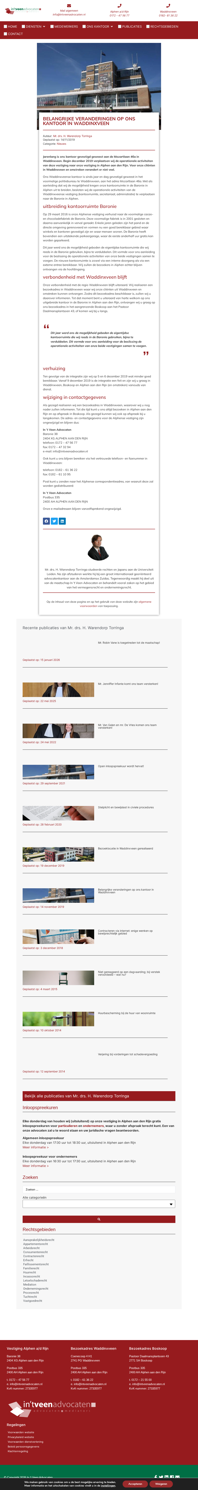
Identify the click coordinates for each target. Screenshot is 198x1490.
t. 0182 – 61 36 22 (82, 1379)
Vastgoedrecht (32, 1301)
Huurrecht (29, 1272)
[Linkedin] (166, 1477)
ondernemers (93, 1126)
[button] (34, 26)
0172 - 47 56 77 (119, 15)
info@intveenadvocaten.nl (69, 14)
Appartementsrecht (35, 1244)
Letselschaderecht (35, 1280)
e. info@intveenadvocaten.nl (88, 1384)
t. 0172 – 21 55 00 (140, 1379)
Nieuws (61, 143)
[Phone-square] (172, 1477)
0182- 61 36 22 (168, 15)
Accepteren (135, 1484)
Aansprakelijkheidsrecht (38, 1240)
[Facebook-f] (156, 1477)
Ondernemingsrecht (35, 1288)
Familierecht (31, 1268)
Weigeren (161, 1484)
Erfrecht (28, 1260)
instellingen (108, 1485)
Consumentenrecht (35, 1252)
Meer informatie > (36, 1147)
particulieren (68, 1126)
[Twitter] (161, 1477)
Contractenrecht (33, 1256)
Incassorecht (31, 1276)
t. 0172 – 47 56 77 (18, 1379)
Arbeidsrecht (31, 1248)
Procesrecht (31, 1292)
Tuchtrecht (30, 1297)
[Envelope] (177, 1477)
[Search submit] (99, 1219)
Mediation (29, 1284)
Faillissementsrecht (36, 1264)
